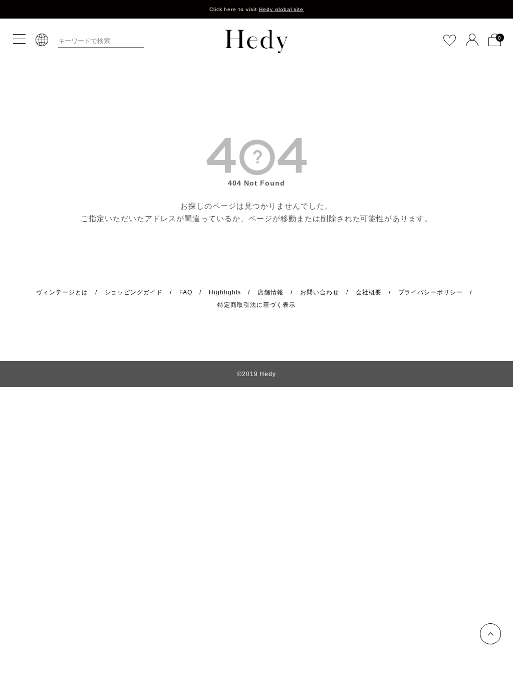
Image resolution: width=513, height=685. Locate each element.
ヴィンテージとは (62, 292)
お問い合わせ (319, 292)
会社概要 (369, 292)
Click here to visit (256, 9)
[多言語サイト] (42, 40)
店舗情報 (271, 292)
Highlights (225, 292)
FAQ (185, 292)
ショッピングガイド (134, 292)
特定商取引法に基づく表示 (256, 304)
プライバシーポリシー (430, 292)
